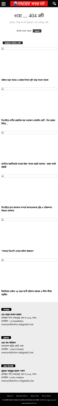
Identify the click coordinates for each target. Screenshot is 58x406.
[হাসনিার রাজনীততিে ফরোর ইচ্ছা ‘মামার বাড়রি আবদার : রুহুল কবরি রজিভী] (29, 146)
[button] (54, 4)
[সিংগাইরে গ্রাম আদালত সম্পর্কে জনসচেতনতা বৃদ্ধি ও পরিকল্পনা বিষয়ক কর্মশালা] (29, 189)
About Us (10, 395)
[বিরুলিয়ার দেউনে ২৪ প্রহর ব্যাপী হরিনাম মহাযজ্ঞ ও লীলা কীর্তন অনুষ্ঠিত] (29, 273)
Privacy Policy (46, 395)
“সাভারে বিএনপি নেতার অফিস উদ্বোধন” (17, 250)
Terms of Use (35, 395)
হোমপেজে (37, 30)
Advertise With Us (22, 395)
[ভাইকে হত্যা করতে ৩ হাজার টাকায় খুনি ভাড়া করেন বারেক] (29, 62)
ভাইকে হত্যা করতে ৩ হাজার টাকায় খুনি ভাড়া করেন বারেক (24, 79)
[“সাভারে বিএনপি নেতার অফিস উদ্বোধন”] (29, 233)
